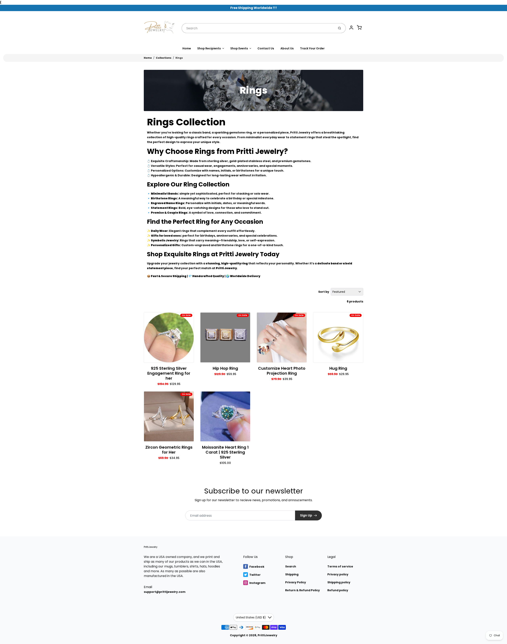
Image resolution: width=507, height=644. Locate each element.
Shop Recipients (209, 48)
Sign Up (306, 515)
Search (290, 566)
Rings (179, 58)
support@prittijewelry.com (164, 592)
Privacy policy (337, 574)
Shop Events (239, 48)
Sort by (323, 292)
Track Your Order (312, 48)
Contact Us (265, 48)
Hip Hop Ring (225, 368)
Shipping (291, 574)
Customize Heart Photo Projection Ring (281, 371)
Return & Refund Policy (302, 590)
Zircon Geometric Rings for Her (169, 449)
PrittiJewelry (150, 547)
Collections (163, 58)
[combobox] (258, 28)
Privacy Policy (295, 582)
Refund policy (337, 590)
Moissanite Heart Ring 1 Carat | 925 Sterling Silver (225, 452)
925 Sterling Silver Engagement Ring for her (168, 373)
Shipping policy (338, 582)
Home (186, 48)
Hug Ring (338, 368)
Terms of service (340, 566)
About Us (287, 48)
